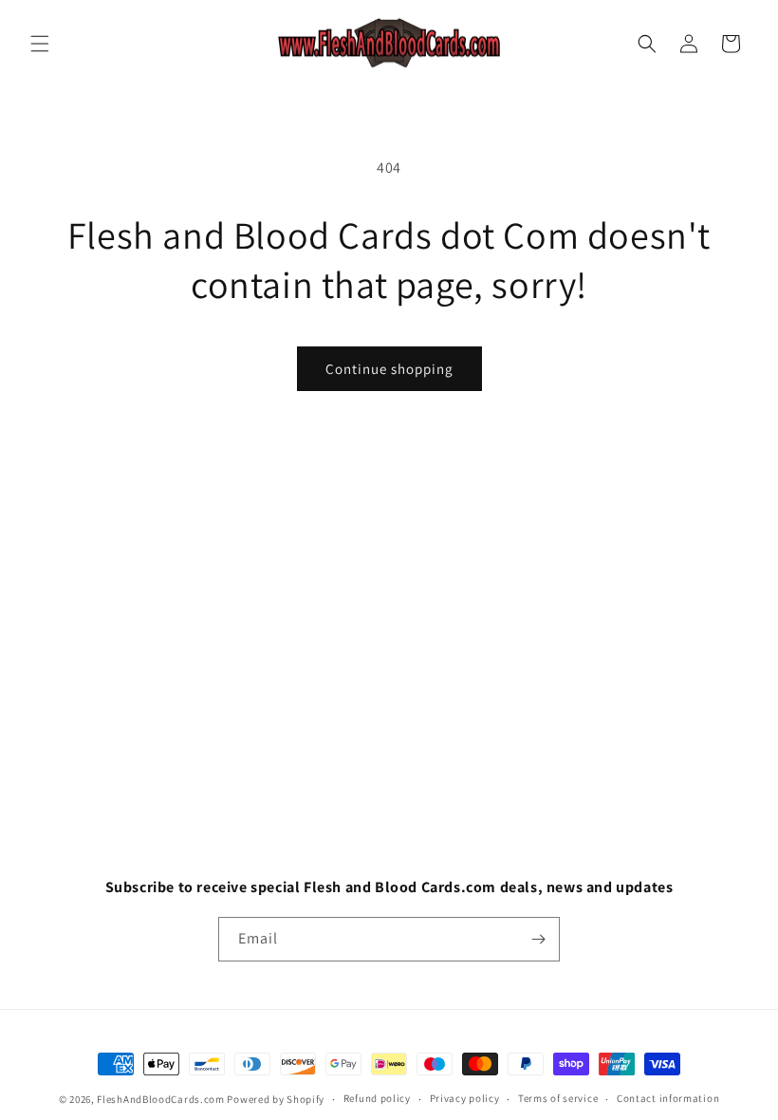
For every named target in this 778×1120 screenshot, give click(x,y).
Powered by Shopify (275, 1099)
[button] (40, 44)
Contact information (668, 1098)
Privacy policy (465, 1098)
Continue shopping (389, 369)
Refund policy (377, 1098)
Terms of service (558, 1098)
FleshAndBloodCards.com (160, 1099)
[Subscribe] (538, 939)
